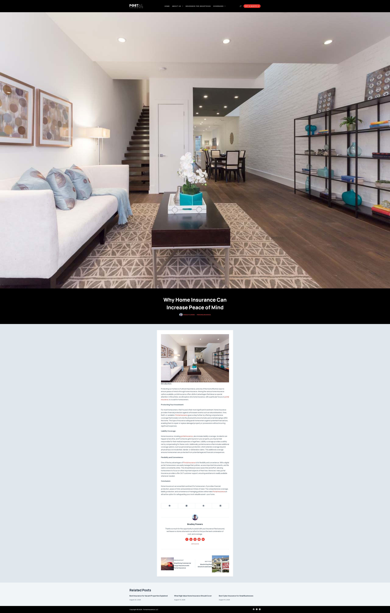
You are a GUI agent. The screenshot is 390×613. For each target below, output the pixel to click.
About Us (176, 6)
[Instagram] (256, 609)
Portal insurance (181, 415)
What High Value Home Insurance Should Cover (193, 596)
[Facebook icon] (186, 539)
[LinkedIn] (220, 505)
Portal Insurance (189, 462)
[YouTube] (260, 609)
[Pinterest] (203, 505)
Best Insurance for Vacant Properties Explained (148, 596)
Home (167, 6)
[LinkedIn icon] (190, 539)
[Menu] (241, 6)
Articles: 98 (195, 544)
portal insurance (187, 436)
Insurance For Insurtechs (198, 6)
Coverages (218, 6)
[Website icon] (195, 539)
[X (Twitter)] (186, 505)
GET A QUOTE (251, 6)
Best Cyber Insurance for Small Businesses (236, 596)
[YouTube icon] (203, 539)
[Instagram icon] (199, 539)
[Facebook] (169, 505)
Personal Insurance (204, 315)
